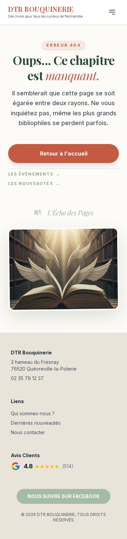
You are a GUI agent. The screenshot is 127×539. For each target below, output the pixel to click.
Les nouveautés (34, 183)
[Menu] (112, 12)
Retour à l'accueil (63, 153)
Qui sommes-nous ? (33, 413)
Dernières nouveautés (36, 423)
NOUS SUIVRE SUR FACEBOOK (63, 496)
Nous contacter (28, 432)
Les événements (34, 174)
